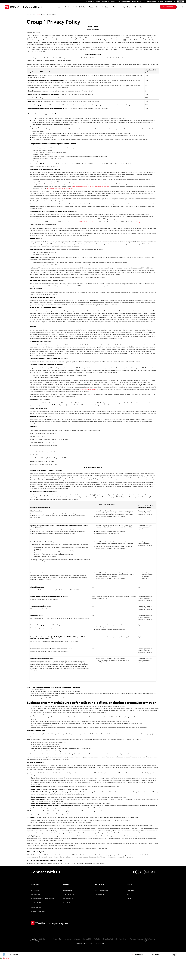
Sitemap (77, 939)
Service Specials (68, 898)
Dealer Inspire (150, 941)
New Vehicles (35, 890)
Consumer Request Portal (83, 943)
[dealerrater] (152, 872)
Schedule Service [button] (168, 6)
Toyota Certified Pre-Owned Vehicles (42, 898)
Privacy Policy (57, 939)
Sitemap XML (87, 939)
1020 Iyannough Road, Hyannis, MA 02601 (130, 1)
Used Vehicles (35, 894)
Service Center (67, 890)
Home (38, 15)
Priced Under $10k (36, 903)
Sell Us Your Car (36, 907)
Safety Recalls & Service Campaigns (114, 939)
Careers (129, 898)
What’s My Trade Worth (38, 911)
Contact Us (130, 890)
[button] (182, 7)
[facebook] (134, 872)
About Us (130, 894)
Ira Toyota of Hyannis (38, 940)
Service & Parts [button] (79, 7)
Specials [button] (126, 7)
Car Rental (105, 7)
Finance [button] (116, 7)
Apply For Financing (101, 890)
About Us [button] (138, 7)
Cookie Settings (99, 943)
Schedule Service (68, 894)
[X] (140, 872)
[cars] (146, 872)
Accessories (94, 7)
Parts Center (67, 903)
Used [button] (66, 7)
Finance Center (100, 894)
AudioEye (97, 939)
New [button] (59, 7)
